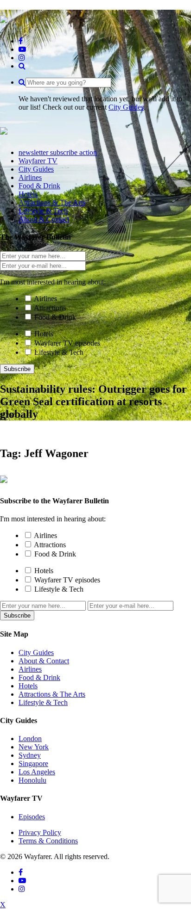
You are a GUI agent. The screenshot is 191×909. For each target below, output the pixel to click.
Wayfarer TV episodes (67, 343)
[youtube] (22, 49)
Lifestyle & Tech (58, 352)
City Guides (126, 107)
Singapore (33, 763)
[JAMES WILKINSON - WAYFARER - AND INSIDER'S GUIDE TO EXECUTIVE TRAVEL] (3, 18)
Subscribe (17, 368)
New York (34, 747)
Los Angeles (37, 772)
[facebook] (21, 41)
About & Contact (44, 661)
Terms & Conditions (48, 841)
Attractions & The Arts (52, 694)
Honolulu (32, 780)
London (30, 738)
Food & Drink (55, 317)
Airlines (45, 299)
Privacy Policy (40, 832)
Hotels (43, 334)
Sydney (30, 755)
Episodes (32, 817)
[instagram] (22, 58)
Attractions (50, 308)
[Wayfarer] (3, 478)
